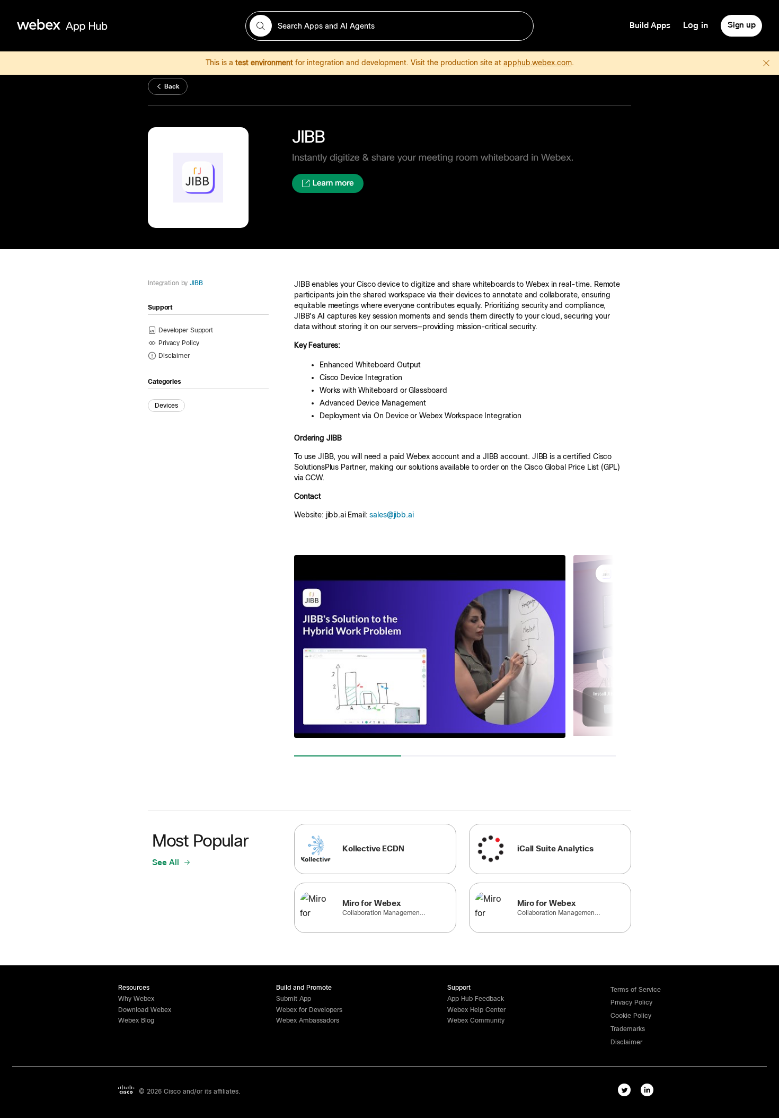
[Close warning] (766, 63)
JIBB (196, 283)
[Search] (261, 26)
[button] (174, 355)
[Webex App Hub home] (125, 25)
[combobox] (389, 26)
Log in (695, 25)
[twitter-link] (624, 1090)
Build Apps (650, 25)
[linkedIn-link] (647, 1090)
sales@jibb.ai (391, 514)
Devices (166, 405)
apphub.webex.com (537, 62)
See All (166, 862)
